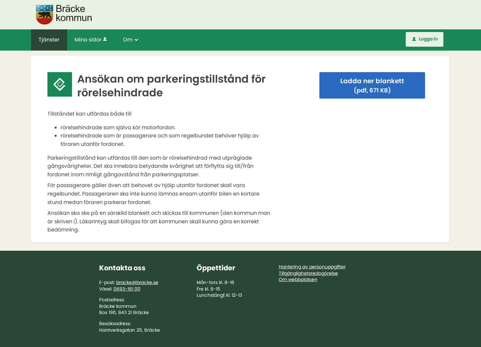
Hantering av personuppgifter (312, 266)
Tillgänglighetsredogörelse (308, 273)
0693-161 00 (127, 289)
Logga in (425, 39)
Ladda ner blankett (372, 85)
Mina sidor (88, 39)
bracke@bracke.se (137, 282)
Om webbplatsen (298, 279)
